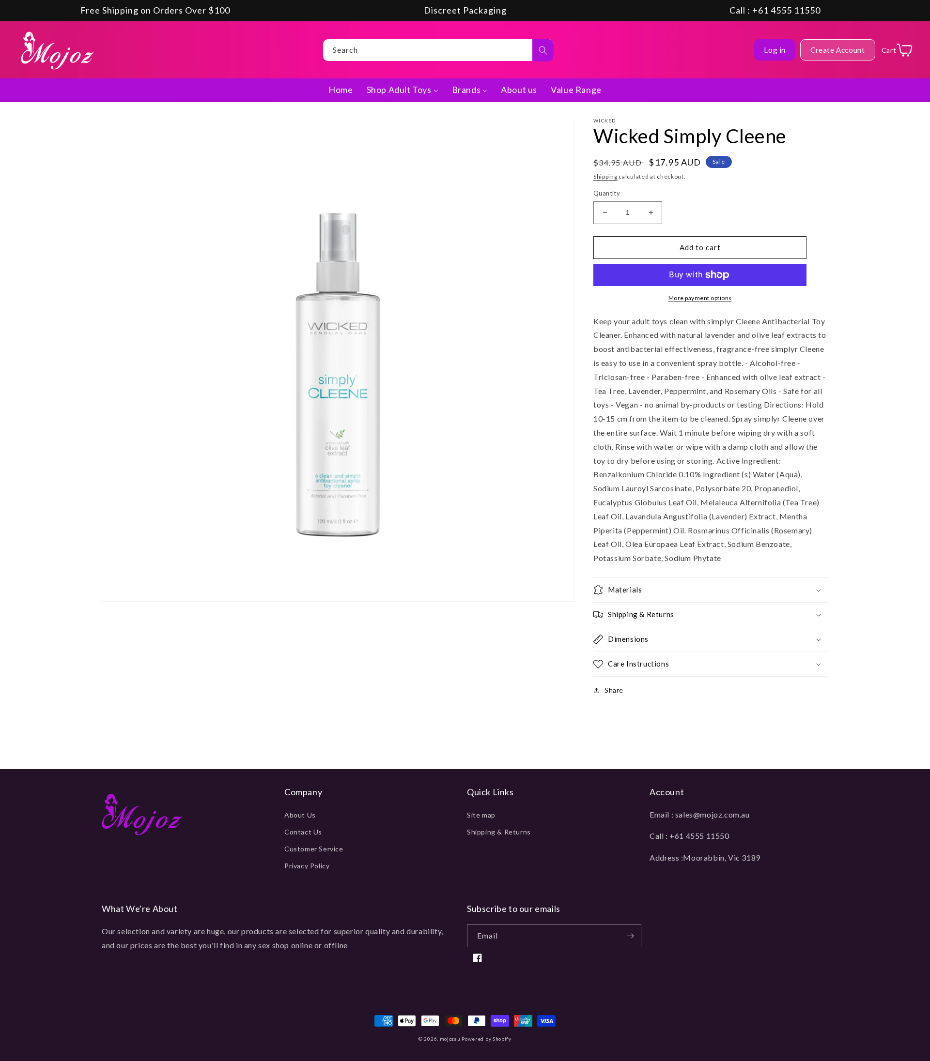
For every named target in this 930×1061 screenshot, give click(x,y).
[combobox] (438, 50)
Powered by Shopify (487, 1039)
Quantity (606, 193)
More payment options (700, 298)
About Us (300, 815)
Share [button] (613, 690)
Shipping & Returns (499, 832)
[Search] (543, 50)
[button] (710, 590)
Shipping (605, 176)
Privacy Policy (306, 866)
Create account (837, 49)
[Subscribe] (630, 936)
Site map (481, 815)
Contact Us (303, 832)
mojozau (450, 1039)
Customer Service (313, 849)
